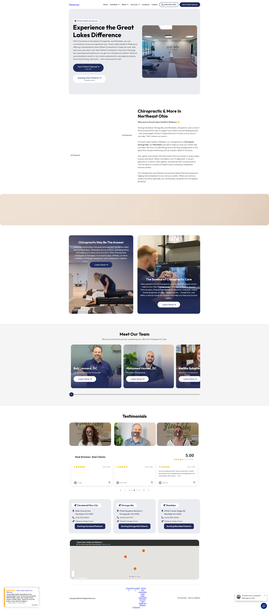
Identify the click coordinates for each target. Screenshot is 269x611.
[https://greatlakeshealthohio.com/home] (74, 4)
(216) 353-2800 (82, 517)
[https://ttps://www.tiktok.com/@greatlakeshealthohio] (142, 597)
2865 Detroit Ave (83, 511)
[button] (118, 5)
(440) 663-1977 (126, 517)
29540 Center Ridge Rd (174, 511)
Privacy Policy (182, 598)
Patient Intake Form (84, 521)
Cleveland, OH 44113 (84, 514)
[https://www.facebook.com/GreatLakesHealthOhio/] (129, 589)
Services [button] (134, 5)
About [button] (124, 5)
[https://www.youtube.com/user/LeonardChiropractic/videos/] (135, 589)
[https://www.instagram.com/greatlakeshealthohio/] (136, 607)
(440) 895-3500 (171, 517)
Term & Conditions (194, 598)
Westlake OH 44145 (172, 514)
